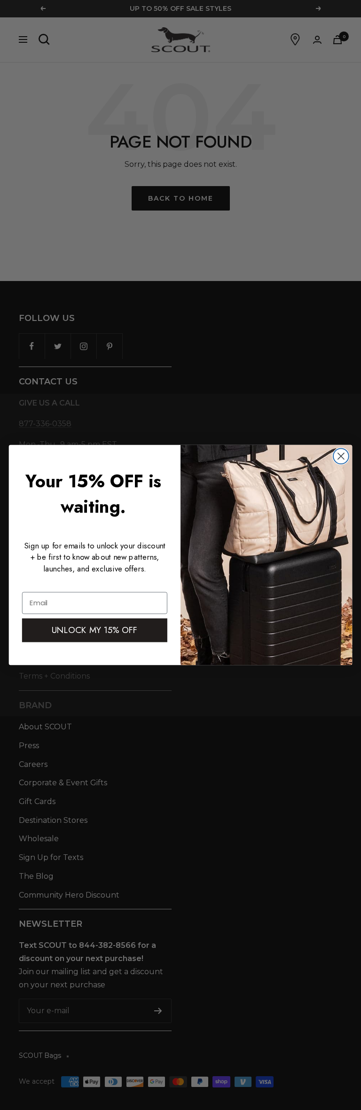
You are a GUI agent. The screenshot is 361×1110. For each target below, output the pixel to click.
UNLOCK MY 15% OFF (95, 630)
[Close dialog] (341, 456)
